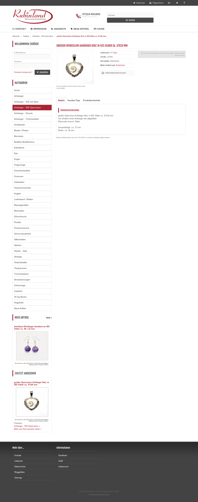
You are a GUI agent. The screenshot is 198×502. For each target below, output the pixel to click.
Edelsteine (19, 147)
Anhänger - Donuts (23, 113)
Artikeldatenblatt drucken (115, 73)
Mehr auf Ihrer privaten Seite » (27, 429)
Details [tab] (61, 100)
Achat (17, 90)
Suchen (130, 20)
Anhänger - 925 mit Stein (26, 101)
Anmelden (42, 72)
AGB (60, 461)
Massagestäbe (21, 205)
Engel (17, 159)
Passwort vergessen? (23, 72)
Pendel (17, 222)
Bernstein (18, 136)
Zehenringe (19, 285)
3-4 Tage (113, 53)
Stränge (18, 256)
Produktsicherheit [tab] (91, 100)
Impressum (39, 29)
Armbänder (19, 124)
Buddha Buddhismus (24, 142)
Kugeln (17, 193)
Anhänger (19, 96)
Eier (16, 153)
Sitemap (18, 478)
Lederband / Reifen (23, 199)
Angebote (60, 29)
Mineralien (19, 211)
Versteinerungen (22, 279)
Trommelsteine (21, 274)
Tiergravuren (20, 268)
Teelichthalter (20, 262)
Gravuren (18, 176)
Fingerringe (19, 165)
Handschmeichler (22, 188)
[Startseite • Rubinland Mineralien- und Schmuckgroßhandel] (32, 15)
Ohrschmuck (20, 216)
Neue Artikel (81, 29)
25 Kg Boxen (20, 297)
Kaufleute (62, 455)
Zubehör (18, 291)
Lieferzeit (18, 461)
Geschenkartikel (22, 170)
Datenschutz (20, 466)
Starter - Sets (20, 251)
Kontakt (20, 29)
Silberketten (20, 239)
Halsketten (19, 182)
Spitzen (17, 245)
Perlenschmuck (21, 228)
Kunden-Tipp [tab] (74, 100)
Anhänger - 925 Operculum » (27, 426)
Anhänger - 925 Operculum (27, 107)
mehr (49, 318)
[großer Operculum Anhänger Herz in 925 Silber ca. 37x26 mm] (75, 82)
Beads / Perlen (21, 130)
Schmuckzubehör (22, 233)
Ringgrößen (19, 472)
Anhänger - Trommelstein (26, 119)
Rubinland (120, 65)
